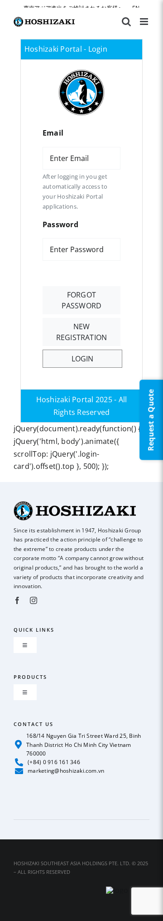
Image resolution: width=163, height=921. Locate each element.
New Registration (81, 332)
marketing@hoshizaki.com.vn (66, 771)
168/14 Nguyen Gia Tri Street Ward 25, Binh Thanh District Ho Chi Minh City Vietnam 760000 (83, 744)
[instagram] (33, 600)
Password (60, 224)
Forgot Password (82, 300)
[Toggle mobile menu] (144, 21)
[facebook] (17, 600)
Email (53, 133)
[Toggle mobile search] (126, 21)
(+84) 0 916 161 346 (54, 762)
